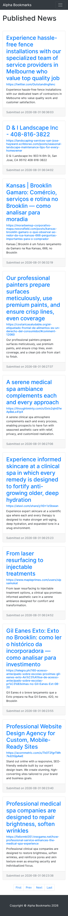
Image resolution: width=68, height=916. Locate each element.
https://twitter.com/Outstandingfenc (30, 84)
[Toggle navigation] (60, 4)
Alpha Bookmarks (17, 5)
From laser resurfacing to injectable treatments (24, 563)
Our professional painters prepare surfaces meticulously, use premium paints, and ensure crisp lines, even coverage (33, 298)
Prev (29, 887)
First (18, 887)
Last (49, 887)
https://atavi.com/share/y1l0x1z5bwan (32, 506)
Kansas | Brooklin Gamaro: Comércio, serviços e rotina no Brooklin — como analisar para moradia (32, 202)
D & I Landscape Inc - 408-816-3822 (32, 131)
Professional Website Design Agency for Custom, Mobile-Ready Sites (34, 736)
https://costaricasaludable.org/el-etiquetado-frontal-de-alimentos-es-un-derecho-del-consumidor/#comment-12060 (33, 329)
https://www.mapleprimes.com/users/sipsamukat (33, 581)
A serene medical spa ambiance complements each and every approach (32, 392)
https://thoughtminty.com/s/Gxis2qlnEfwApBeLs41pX (34, 410)
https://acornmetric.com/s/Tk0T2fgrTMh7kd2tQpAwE (33, 754)
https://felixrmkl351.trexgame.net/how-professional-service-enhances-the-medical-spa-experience (32, 840)
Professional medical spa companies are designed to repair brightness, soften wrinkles (33, 817)
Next (39, 887)
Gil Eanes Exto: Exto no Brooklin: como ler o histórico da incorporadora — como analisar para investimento (34, 647)
